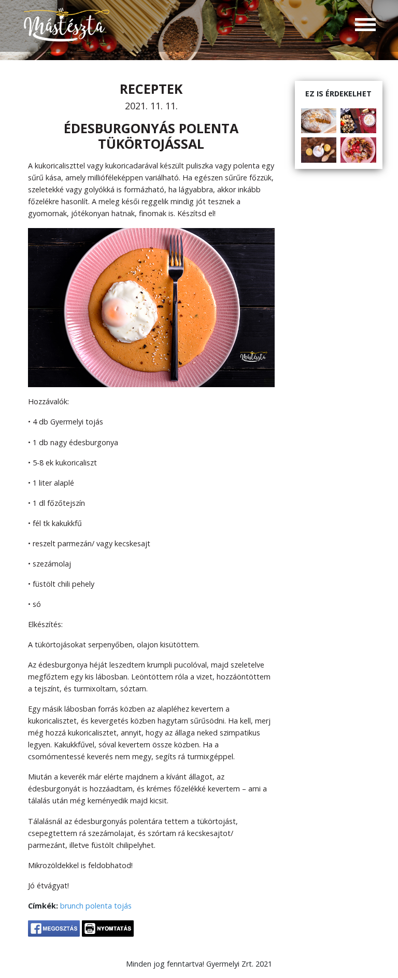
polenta (99, 906)
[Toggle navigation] (365, 26)
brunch (71, 906)
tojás (123, 906)
